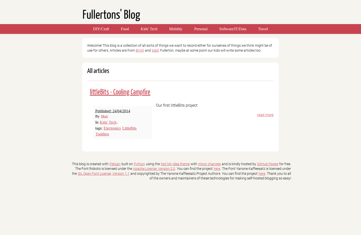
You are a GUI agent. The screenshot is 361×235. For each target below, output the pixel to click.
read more (265, 115)
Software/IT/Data (232, 29)
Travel (263, 29)
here (217, 169)
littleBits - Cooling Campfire (120, 92)
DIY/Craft (101, 29)
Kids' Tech (149, 29)
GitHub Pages (267, 164)
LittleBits (129, 128)
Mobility (175, 29)
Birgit (140, 50)
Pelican (115, 164)
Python (139, 164)
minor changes (209, 164)
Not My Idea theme (175, 164)
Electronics (112, 128)
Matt (155, 50)
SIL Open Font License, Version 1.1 (103, 174)
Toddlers (102, 134)
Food (125, 29)
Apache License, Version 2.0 (154, 169)
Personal (201, 29)
